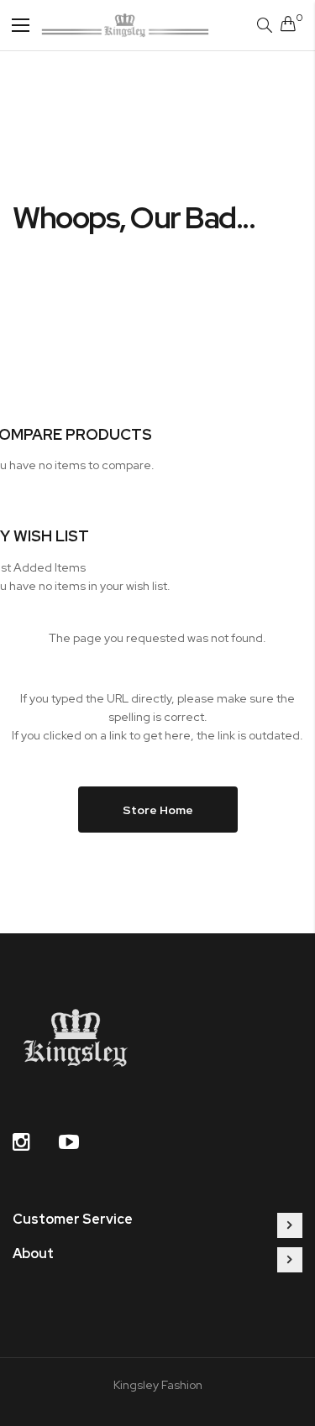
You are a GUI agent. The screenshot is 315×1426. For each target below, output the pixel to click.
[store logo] (125, 25)
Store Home (158, 809)
